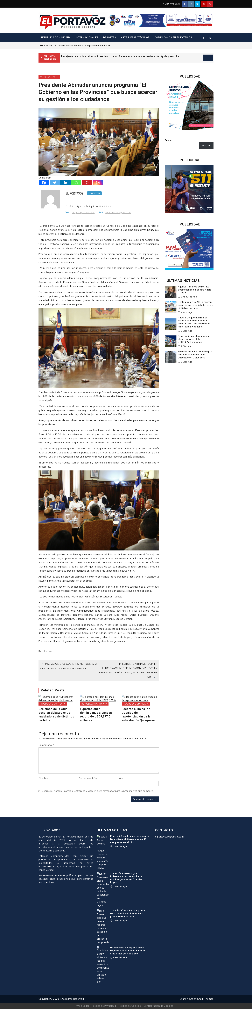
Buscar (169, 140)
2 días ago (186, 330)
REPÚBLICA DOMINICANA (56, 37)
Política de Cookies (130, 1005)
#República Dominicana (97, 45)
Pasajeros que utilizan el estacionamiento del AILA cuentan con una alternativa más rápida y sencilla (194, 322)
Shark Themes (205, 998)
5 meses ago (120, 957)
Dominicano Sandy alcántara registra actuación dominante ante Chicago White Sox (127, 950)
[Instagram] (98, 182)
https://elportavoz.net (83, 213)
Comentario (46, 745)
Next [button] (210, 58)
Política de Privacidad (104, 1005)
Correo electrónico (89, 778)
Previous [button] (205, 58)
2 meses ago (120, 846)
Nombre (43, 778)
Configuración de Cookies (158, 1005)
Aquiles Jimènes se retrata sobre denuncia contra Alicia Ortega (98, 56)
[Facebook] (44, 182)
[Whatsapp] (76, 182)
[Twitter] (55, 182)
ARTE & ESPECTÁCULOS (135, 37)
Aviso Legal (82, 1005)
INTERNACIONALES (87, 37)
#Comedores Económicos (69, 45)
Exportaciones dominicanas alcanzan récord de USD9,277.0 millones (96, 714)
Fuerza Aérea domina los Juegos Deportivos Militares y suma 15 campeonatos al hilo (129, 839)
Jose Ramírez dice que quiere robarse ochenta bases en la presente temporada (127, 913)
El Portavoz (74, 193)
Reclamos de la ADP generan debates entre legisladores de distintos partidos (56, 714)
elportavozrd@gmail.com (118, 213)
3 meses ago (120, 920)
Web (121, 778)
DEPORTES (109, 37)
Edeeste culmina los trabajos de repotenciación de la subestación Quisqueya (138, 714)
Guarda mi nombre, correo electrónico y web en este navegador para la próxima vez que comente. (98, 790)
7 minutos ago (188, 296)
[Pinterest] (87, 182)
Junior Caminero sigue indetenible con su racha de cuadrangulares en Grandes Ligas (126, 878)
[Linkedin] (65, 182)
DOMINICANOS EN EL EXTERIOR (173, 37)
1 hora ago (186, 312)
